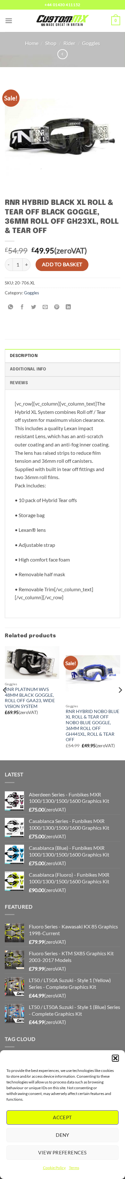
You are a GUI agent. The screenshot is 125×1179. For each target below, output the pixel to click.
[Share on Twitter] (34, 307)
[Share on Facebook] (22, 307)
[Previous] (5, 703)
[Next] (120, 703)
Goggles (91, 43)
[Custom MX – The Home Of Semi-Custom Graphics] (62, 21)
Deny (62, 1135)
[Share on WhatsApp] (10, 307)
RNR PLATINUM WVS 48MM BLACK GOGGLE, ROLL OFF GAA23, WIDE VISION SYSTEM (30, 698)
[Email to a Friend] (45, 307)
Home (31, 43)
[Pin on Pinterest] (57, 307)
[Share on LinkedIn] (68, 307)
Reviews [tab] (19, 383)
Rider (69, 43)
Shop (50, 43)
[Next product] (62, 54)
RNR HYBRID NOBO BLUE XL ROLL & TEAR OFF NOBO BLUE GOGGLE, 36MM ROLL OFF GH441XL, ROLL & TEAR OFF (92, 725)
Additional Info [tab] (28, 369)
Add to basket (62, 264)
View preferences (62, 1152)
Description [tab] (24, 356)
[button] (115, 1058)
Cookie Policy (54, 1167)
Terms (74, 1167)
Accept (62, 1117)
